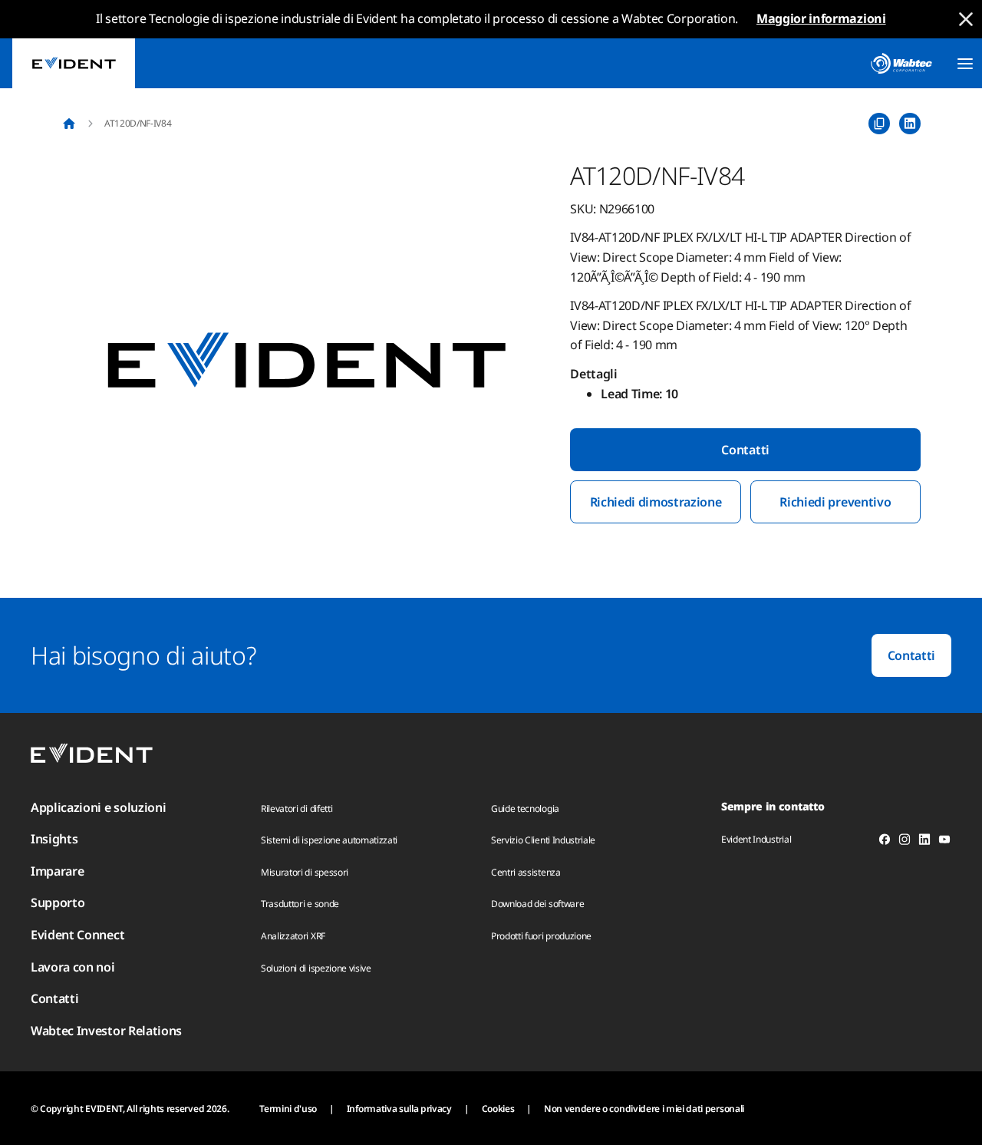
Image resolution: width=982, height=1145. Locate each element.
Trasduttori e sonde (300, 903)
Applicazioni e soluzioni (98, 807)
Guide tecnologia (525, 808)
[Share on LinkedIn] (910, 123)
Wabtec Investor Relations (106, 1030)
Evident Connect (77, 934)
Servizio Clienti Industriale (543, 839)
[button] (306, 361)
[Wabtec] (901, 63)
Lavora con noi (73, 967)
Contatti (745, 449)
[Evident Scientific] (73, 63)
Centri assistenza (526, 872)
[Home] (69, 123)
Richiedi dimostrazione (656, 501)
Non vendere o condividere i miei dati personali (644, 1108)
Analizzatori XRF (293, 935)
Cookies (498, 1108)
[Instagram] (904, 841)
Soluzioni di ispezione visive (316, 968)
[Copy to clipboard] (879, 123)
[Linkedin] (924, 841)
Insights (54, 838)
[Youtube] (944, 841)
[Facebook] (884, 841)
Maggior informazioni (821, 18)
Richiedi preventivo (835, 501)
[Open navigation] (965, 63)
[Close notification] (966, 19)
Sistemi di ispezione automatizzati (329, 839)
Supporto (57, 902)
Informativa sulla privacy (399, 1108)
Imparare (57, 871)
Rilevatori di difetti (296, 808)
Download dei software (537, 903)
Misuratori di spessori (304, 872)
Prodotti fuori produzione (541, 935)
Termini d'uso (288, 1108)
